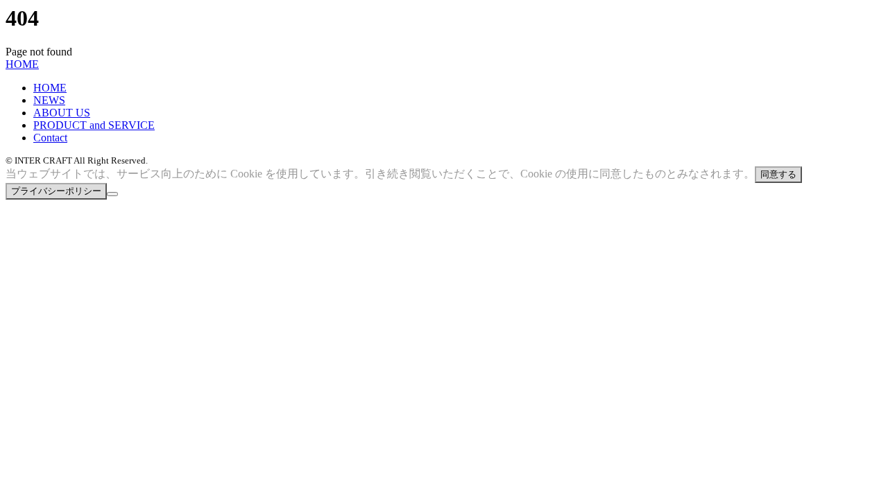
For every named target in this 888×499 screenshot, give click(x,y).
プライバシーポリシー (56, 191)
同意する (778, 174)
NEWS (49, 100)
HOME (22, 64)
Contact (50, 137)
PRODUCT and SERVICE (94, 125)
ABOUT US (61, 113)
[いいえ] (112, 194)
